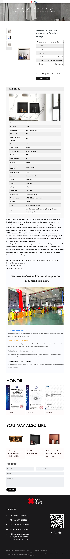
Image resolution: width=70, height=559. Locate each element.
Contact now (43, 78)
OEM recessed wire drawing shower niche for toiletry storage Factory (46, 554)
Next (9, 48)
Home (17, 11)
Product (22, 11)
